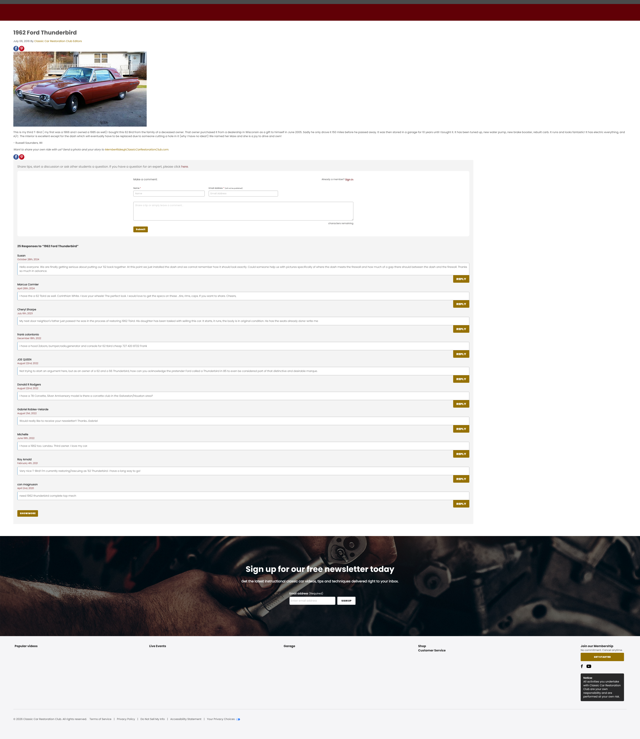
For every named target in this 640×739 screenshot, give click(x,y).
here (184, 167)
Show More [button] (28, 513)
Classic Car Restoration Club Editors (58, 41)
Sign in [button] (349, 179)
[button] (16, 48)
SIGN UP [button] (346, 600)
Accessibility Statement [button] (186, 719)
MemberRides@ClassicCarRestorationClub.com (136, 149)
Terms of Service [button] (100, 719)
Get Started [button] (602, 657)
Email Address (226, 188)
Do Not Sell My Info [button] (152, 719)
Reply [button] (461, 279)
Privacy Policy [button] (126, 719)
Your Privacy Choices (221, 719)
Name (137, 188)
